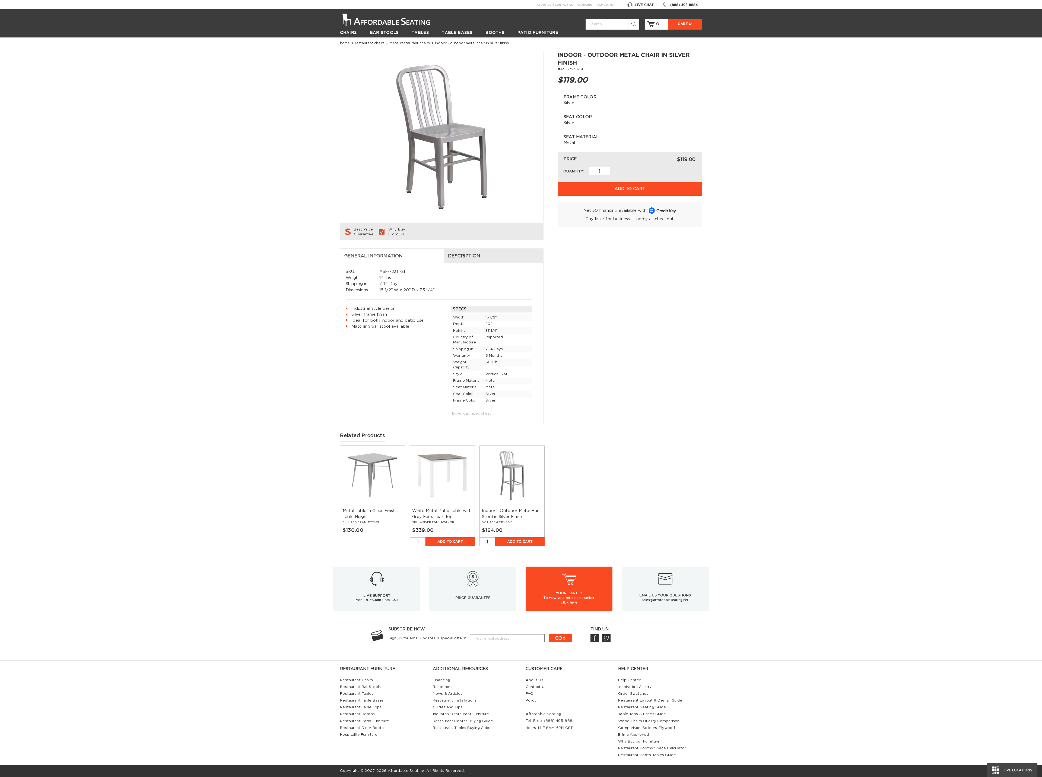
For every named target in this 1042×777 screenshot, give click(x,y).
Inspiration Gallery (635, 687)
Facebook (594, 638)
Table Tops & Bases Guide (642, 714)
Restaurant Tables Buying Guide (462, 728)
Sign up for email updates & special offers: (427, 638)
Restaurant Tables (356, 694)
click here (569, 602)
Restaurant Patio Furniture (364, 721)
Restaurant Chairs (370, 43)
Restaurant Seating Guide (642, 707)
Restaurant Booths (357, 714)
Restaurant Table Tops (361, 707)
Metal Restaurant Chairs (410, 43)
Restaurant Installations (454, 700)
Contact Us (564, 5)
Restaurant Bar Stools (360, 687)
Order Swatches (633, 694)
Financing (584, 5)
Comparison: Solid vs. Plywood (646, 728)
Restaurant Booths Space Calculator (652, 748)
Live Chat (644, 5)
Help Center (605, 5)
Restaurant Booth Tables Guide (647, 755)
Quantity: (573, 171)
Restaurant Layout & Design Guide (650, 700)
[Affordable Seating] (392, 19)
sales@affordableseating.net (665, 600)
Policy (531, 700)
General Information (373, 256)
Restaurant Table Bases (362, 700)
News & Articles (447, 694)
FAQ (529, 694)
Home (345, 43)
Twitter (606, 638)
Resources (442, 687)
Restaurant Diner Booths (363, 728)
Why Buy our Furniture (639, 741)
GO (558, 638)
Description (464, 256)
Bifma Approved (633, 735)
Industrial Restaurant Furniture (461, 714)
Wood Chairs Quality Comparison (648, 721)
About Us (544, 5)
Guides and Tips (447, 707)
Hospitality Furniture (358, 735)
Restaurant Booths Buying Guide (463, 721)
